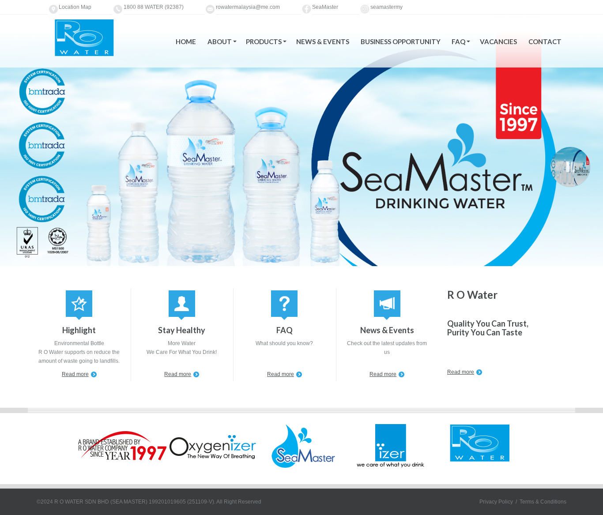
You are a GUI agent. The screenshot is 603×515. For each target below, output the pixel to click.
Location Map (75, 7)
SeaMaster (325, 7)
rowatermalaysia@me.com (248, 7)
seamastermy (386, 7)
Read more (75, 374)
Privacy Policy (496, 502)
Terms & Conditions (543, 502)
